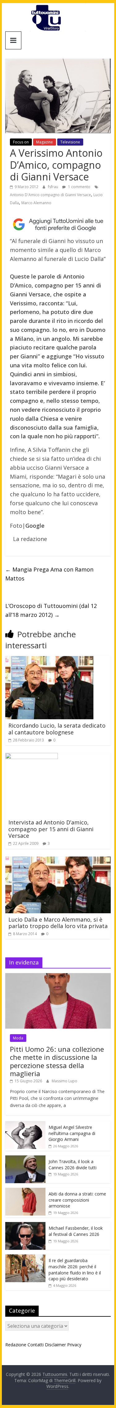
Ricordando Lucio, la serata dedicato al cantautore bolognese (56, 729)
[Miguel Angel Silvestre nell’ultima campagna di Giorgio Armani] (25, 1124)
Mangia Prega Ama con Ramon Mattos (49, 574)
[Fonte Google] (58, 224)
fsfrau (53, 186)
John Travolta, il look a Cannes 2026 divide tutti (73, 1164)
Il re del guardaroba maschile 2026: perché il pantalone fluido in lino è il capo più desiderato (75, 1269)
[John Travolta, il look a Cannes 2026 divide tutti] (25, 1159)
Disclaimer (55, 1345)
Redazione (15, 1345)
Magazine (44, 142)
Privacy (74, 1345)
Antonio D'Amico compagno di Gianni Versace (50, 194)
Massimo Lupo (64, 1081)
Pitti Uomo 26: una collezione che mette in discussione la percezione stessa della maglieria (57, 1061)
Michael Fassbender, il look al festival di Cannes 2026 (76, 1231)
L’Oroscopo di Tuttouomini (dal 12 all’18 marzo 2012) (51, 610)
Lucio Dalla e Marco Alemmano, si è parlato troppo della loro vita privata (58, 923)
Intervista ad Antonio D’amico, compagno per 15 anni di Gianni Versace (50, 829)
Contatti (36, 1345)
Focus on (21, 142)
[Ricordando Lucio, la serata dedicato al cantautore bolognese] (49, 659)
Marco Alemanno (36, 202)
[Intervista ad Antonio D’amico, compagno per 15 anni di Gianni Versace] (31, 756)
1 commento (78, 186)
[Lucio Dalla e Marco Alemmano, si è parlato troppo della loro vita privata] (58, 860)
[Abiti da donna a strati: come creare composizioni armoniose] (25, 1191)
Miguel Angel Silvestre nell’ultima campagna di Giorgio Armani (72, 1133)
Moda (18, 1038)
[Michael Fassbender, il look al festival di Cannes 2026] (25, 1225)
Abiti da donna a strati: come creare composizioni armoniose (77, 1200)
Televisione (70, 142)
